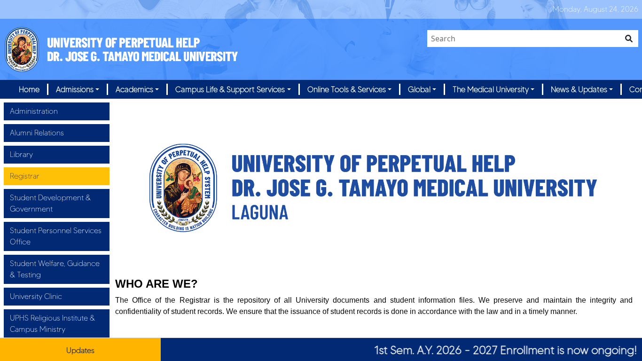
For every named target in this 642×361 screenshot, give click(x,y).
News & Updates (579, 89)
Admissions (75, 89)
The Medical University (491, 89)
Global (419, 89)
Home (29, 89)
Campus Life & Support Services (230, 89)
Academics (134, 89)
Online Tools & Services (346, 89)
